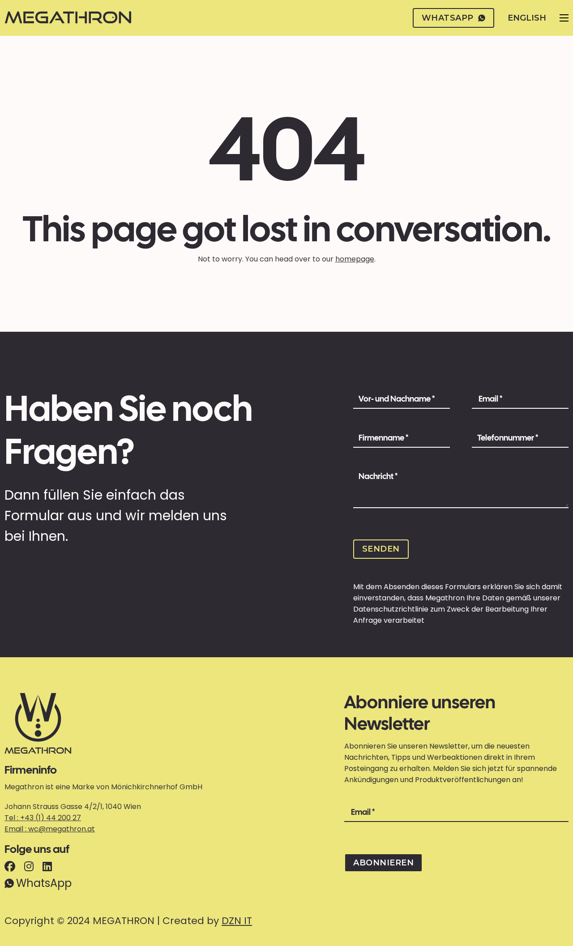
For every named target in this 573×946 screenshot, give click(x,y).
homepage (354, 259)
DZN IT (237, 921)
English (527, 18)
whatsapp (448, 18)
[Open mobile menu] (564, 17)
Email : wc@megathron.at (49, 829)
